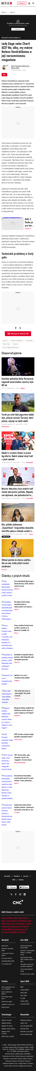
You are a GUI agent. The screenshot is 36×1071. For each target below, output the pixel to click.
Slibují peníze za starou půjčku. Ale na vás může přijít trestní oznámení (16, 563)
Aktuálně (5, 940)
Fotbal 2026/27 (24, 990)
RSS (13, 880)
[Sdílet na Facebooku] (15, 328)
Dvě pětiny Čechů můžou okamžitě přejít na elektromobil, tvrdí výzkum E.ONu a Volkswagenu (23, 604)
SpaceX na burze (7, 1020)
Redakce (17, 876)
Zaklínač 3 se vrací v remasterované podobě (22, 676)
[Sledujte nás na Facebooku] (15, 894)
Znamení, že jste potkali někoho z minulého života (27, 952)
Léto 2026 (24, 940)
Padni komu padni (7, 1001)
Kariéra (21, 880)
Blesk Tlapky (18, 918)
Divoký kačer (5, 1007)
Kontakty (7, 876)
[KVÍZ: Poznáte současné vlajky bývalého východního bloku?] (7, 741)
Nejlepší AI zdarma (7, 1026)
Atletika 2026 (24, 1001)
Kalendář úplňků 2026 (8, 961)
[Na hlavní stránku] (7, 3)
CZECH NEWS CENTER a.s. (25, 1045)
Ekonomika (24, 1014)
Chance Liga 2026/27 (10, 932)
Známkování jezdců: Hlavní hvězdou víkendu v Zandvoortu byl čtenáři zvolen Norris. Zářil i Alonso (24, 807)
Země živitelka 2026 (26, 1034)
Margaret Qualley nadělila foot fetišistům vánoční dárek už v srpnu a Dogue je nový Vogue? (24, 710)
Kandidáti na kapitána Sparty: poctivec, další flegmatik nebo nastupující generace (24, 657)
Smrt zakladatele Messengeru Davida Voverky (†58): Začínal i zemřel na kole (24, 583)
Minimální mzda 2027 (26, 1031)
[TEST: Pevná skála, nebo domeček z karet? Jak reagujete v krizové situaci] (7, 762)
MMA (22, 987)
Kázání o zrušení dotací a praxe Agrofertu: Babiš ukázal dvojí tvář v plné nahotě (17, 456)
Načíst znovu (18, 29)
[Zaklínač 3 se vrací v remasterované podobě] (7, 679)
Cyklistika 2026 (24, 1004)
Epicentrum (5, 945)
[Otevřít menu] (33, 3)
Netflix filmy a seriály (8, 1036)
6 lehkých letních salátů (27, 974)
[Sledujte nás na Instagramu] (20, 894)
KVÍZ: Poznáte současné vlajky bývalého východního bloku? (24, 735)
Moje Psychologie (7, 918)
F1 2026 (22, 998)
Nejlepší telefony (6, 1023)
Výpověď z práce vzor (8, 1004)
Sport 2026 (24, 981)
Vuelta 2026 (21, 932)
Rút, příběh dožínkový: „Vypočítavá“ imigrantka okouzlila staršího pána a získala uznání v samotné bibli (17, 528)
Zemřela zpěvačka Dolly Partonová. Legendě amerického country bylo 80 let (18, 382)
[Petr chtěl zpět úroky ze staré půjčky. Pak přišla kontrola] (8, 697)
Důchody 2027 (24, 1028)
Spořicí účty (23, 1023)
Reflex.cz (4, 12)
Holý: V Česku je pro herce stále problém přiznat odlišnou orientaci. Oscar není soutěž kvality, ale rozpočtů (29, 222)
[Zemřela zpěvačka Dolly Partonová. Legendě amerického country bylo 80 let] (18, 366)
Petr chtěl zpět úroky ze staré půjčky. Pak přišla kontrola (22, 693)
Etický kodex (8, 1066)
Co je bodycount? (7, 964)
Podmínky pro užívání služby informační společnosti (17, 1056)
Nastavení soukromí (11, 1061)
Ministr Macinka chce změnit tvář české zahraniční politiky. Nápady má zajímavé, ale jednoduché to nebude (17, 492)
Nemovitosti (11, 924)
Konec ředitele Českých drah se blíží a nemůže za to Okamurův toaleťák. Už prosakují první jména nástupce (23, 627)
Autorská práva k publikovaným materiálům (17, 1054)
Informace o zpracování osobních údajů (14, 1058)
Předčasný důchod (25, 1020)
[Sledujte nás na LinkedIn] (24, 894)
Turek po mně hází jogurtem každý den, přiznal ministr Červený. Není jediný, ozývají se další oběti (18, 418)
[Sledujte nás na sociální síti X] (11, 894)
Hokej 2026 (23, 992)
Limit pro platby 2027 (26, 1026)
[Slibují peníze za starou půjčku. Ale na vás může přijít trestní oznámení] (18, 548)
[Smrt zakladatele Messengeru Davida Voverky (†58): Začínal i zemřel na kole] (7, 588)
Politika (5, 981)
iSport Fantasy (11, 921)
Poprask (12, 12)
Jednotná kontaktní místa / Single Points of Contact (18, 1063)
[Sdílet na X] (20, 328)
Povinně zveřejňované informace (22, 1066)
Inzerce (25, 876)
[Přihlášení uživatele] (29, 3)
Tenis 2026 (23, 995)
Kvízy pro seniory (7, 958)
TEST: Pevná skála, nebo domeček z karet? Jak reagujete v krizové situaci (23, 757)
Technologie (6, 1014)
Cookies (29, 1058)
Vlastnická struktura (24, 1061)
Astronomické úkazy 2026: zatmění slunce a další (27, 959)
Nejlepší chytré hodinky (8, 1028)
